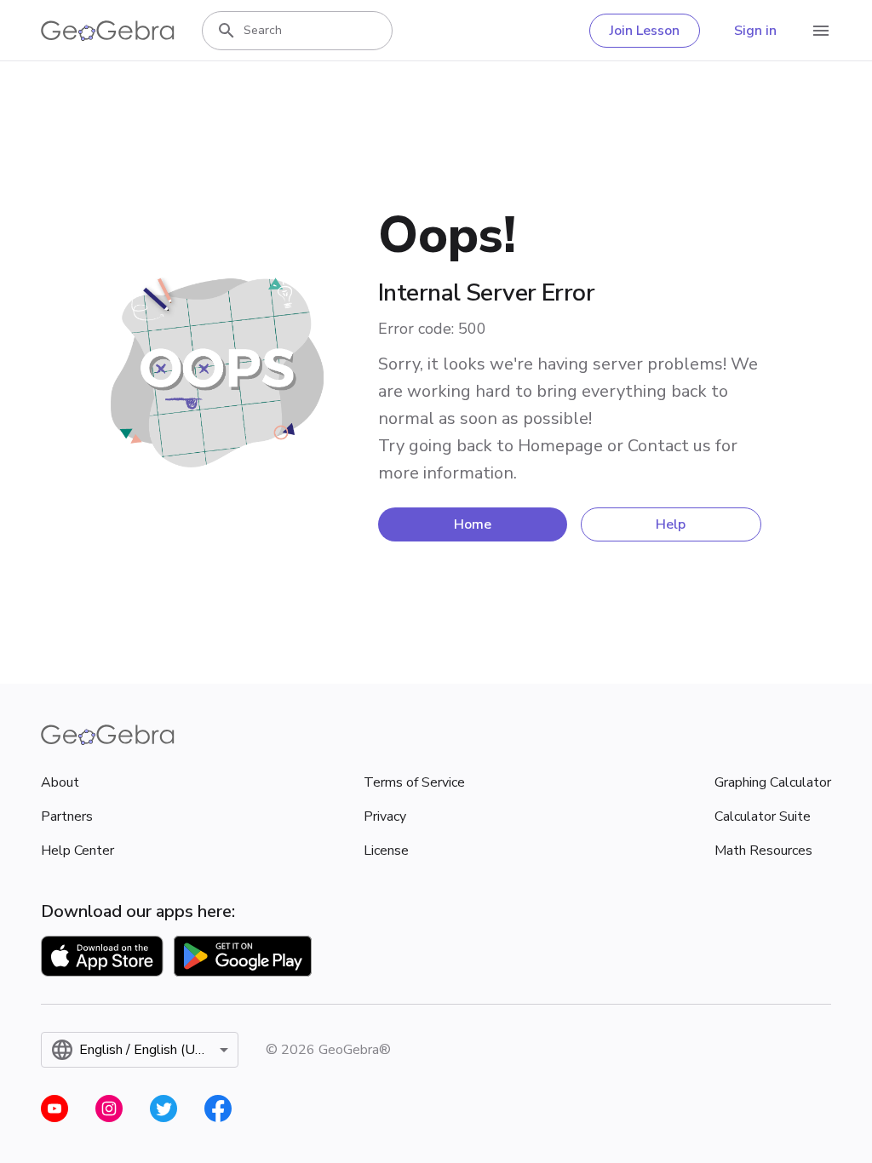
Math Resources (763, 850)
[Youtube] (54, 1108)
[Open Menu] (821, 30)
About (60, 782)
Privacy (385, 816)
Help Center (77, 850)
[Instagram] (109, 1108)
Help (671, 524)
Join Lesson (645, 30)
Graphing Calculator (772, 782)
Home (472, 524)
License (386, 850)
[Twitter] (163, 1108)
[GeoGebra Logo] (108, 30)
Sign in (755, 30)
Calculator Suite (762, 816)
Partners (67, 816)
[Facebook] (218, 1108)
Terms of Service (414, 782)
